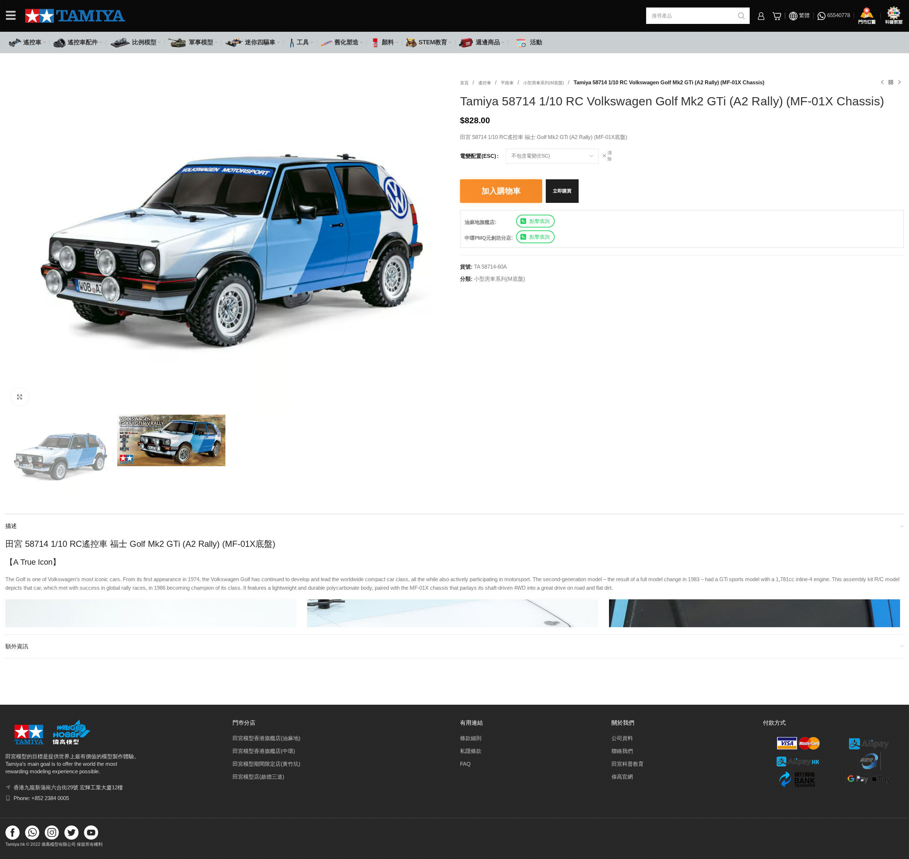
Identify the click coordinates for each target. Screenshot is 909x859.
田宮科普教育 (627, 764)
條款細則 (470, 738)
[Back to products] (890, 82)
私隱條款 (470, 751)
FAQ (465, 764)
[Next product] (899, 82)
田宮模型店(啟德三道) (258, 777)
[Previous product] (882, 82)
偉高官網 (622, 777)
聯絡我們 (622, 751)
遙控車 (485, 82)
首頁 (465, 82)
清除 (610, 155)
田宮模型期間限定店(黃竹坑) (266, 764)
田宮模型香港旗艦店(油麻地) (266, 738)
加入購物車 (501, 190)
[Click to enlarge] (20, 397)
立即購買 (562, 191)
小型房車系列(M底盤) (544, 82)
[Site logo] (75, 15)
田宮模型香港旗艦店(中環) (264, 751)
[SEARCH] (741, 16)
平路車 (508, 82)
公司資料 (622, 738)
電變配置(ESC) (478, 156)
